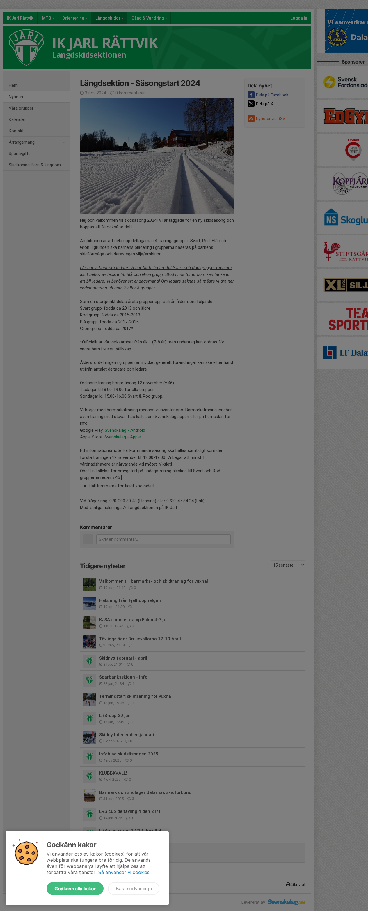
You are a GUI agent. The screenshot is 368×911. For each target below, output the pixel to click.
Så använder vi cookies (124, 872)
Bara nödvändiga (134, 888)
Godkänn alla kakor (75, 888)
